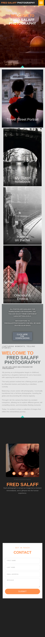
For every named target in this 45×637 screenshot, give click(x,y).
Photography (26, 3)
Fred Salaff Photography (22, 360)
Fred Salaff (9, 3)
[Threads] (32, 473)
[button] (41, 3)
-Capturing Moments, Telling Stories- (18, 347)
